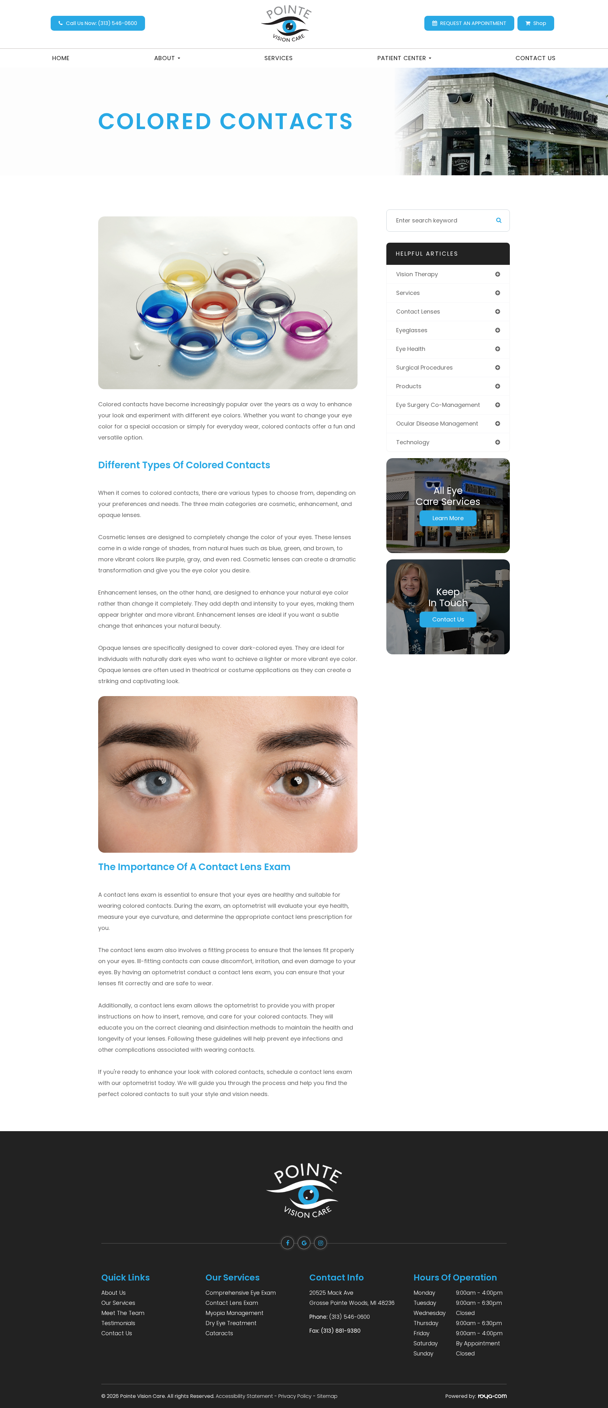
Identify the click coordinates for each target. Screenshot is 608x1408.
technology (412, 442)
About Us (113, 1293)
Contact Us (536, 58)
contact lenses (418, 311)
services (408, 293)
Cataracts (219, 1333)
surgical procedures (424, 367)
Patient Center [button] (401, 58)
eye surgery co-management (438, 405)
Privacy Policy (295, 1396)
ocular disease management (437, 423)
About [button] (164, 58)
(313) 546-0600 (349, 1317)
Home (61, 58)
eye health (410, 349)
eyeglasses (412, 330)
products (408, 386)
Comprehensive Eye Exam (241, 1293)
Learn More (448, 518)
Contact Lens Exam (232, 1303)
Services (278, 58)
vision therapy (417, 274)
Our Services (118, 1303)
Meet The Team (122, 1313)
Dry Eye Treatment (231, 1323)
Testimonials (118, 1323)
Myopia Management (234, 1313)
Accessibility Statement (244, 1396)
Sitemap (327, 1396)
